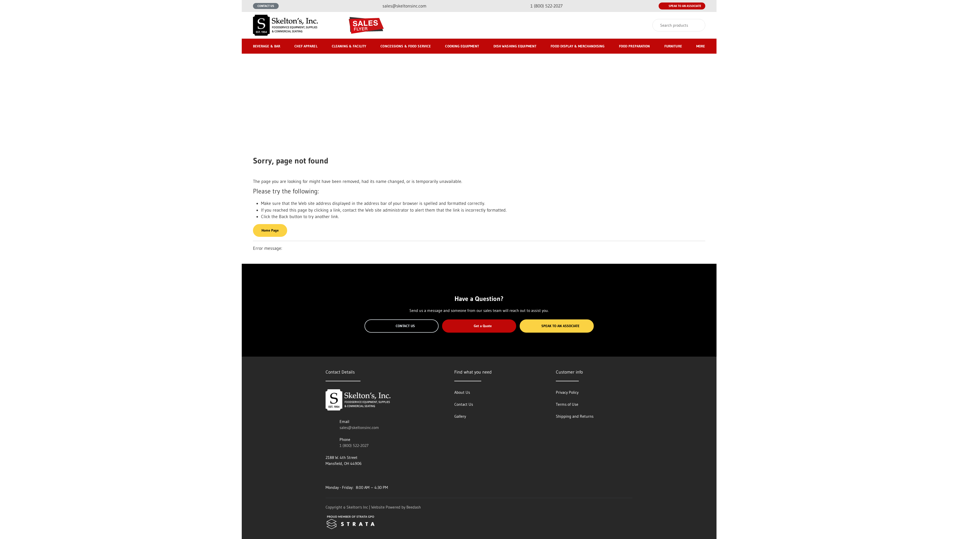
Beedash (413, 507)
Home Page (270, 230)
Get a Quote (483, 326)
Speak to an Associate (685, 6)
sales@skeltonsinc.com (359, 427)
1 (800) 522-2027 (354, 445)
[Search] (698, 25)
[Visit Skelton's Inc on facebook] (328, 475)
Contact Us (265, 6)
